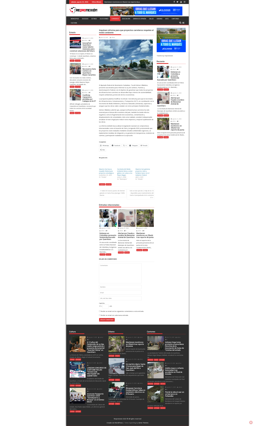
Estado (94, 19)
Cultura (74, 23)
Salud (151, 19)
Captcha (101, 303)
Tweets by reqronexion (165, 56)
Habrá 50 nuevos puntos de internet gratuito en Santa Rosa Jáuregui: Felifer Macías (112, 193)
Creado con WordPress (115, 423)
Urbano (159, 19)
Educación (126, 19)
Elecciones (104, 19)
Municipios (75, 19)
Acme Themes (143, 423)
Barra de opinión (139, 19)
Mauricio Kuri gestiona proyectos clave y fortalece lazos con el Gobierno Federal (142, 172)
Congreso (115, 19)
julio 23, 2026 (92, 389)
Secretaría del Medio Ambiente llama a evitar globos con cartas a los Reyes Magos (124, 172)
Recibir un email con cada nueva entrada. (114, 315)
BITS (167, 19)
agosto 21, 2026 (105, 228)
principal (108, 184)
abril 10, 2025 (170, 337)
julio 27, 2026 (92, 363)
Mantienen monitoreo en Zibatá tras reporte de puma (123, 2)
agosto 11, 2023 (171, 387)
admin (113, 37)
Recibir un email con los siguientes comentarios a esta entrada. (122, 311)
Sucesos (85, 19)
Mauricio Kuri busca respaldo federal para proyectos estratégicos (106, 171)
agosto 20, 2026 (132, 359)
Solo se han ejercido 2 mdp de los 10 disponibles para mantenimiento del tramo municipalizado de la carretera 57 (142, 194)
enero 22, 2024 (170, 363)
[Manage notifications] (251, 422)
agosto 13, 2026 (132, 383)
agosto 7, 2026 (92, 337)
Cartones (175, 19)
